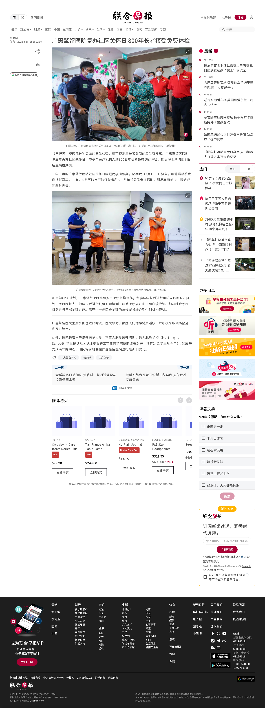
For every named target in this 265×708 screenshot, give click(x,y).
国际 (48, 29)
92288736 (242, 668)
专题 (163, 29)
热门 (148, 639)
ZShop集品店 (84, 677)
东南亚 (67, 29)
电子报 (226, 17)
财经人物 (80, 643)
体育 (119, 29)
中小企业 (80, 636)
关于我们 (216, 604)
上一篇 (59, 367)
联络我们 (239, 612)
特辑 (148, 632)
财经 (37, 29)
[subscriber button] (251, 17)
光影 (148, 609)
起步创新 (80, 639)
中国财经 (80, 620)
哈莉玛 (87, 357)
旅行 (124, 620)
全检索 (70, 677)
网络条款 (35, 677)
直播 (171, 631)
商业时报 (113, 677)
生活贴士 (151, 643)
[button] (251, 17)
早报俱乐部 (208, 17)
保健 (111, 29)
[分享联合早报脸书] (213, 633)
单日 (233, 169)
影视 (101, 637)
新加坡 (24, 29)
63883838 (239, 649)
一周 (247, 169)
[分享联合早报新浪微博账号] (224, 641)
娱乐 (89, 29)
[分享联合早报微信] (213, 648)
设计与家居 (128, 647)
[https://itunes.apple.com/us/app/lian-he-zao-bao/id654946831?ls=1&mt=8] (220, 656)
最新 (14, 29)
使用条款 (246, 566)
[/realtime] (216, 51)
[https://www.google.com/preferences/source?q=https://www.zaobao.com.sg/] (246, 679)
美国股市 (80, 632)
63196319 (239, 641)
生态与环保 (128, 639)
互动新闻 (151, 29)
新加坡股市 (81, 609)
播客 (139, 29)
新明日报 (37, 17)
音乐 (101, 640)
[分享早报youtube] (224, 633)
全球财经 (80, 617)
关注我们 (216, 612)
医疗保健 (104, 357)
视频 (128, 29)
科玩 (148, 613)
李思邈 (14, 38)
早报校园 (151, 636)
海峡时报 (100, 677)
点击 (244, 557)
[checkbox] (205, 577)
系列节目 (174, 628)
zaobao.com (37, 700)
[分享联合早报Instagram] (213, 641)
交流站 (102, 617)
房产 (77, 628)
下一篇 (184, 367)
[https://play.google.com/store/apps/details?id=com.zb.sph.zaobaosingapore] (220, 665)
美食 (124, 617)
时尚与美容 (128, 643)
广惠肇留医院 (68, 357)
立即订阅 (27, 662)
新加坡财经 (81, 613)
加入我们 (216, 626)
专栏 (124, 632)
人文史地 (127, 628)
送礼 (101, 648)
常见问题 (239, 604)
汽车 (148, 620)
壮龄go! (126, 609)
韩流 (101, 644)
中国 (57, 29)
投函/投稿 (239, 619)
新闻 (171, 616)
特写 (124, 613)
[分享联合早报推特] (218, 633)
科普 (148, 617)
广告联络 (216, 619)
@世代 (126, 636)
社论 (101, 609)
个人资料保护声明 (214, 569)
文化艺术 (127, 624)
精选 (148, 628)
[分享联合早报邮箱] (218, 648)
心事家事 (151, 624)
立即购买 (63, 472)
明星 (101, 633)
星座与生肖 (152, 647)
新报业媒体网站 (19, 677)
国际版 (197, 626)
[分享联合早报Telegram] (218, 641)
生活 (100, 29)
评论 (101, 613)
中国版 (197, 633)
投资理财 (80, 624)
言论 (78, 29)
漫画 (101, 620)
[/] (132, 17)
